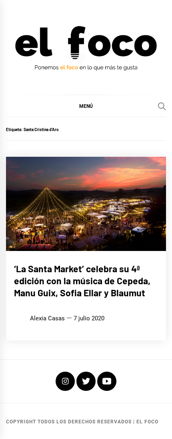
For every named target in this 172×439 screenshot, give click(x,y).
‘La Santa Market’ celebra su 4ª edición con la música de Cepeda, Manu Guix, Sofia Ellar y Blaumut (82, 280)
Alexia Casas (47, 318)
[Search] (162, 106)
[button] (86, 106)
